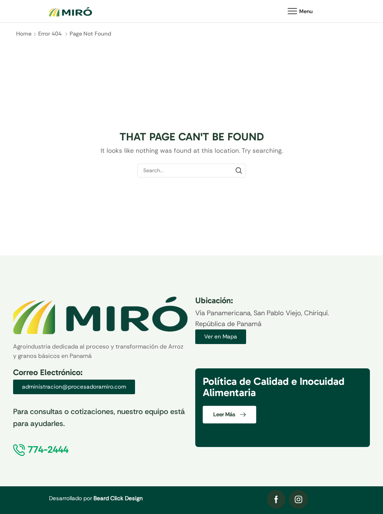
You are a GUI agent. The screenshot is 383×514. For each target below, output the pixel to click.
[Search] (239, 170)
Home (23, 33)
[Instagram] (298, 499)
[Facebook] (276, 499)
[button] (220, 336)
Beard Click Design (118, 498)
